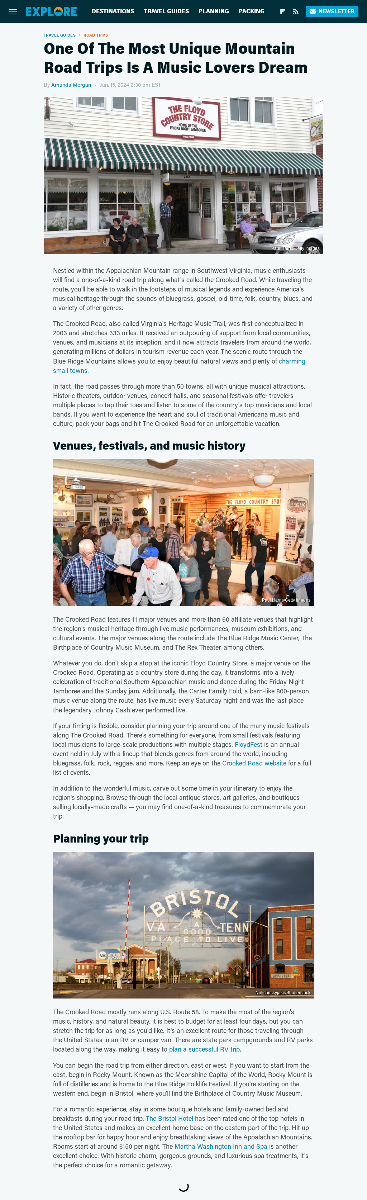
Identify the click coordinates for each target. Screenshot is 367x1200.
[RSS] (296, 11)
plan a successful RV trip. (206, 1049)
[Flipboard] (283, 11)
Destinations (113, 11)
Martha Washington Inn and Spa (221, 1146)
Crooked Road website (254, 763)
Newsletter (336, 11)
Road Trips (96, 35)
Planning (214, 11)
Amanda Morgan (71, 84)
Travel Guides (166, 11)
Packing (251, 11)
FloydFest (248, 744)
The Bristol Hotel (169, 1118)
